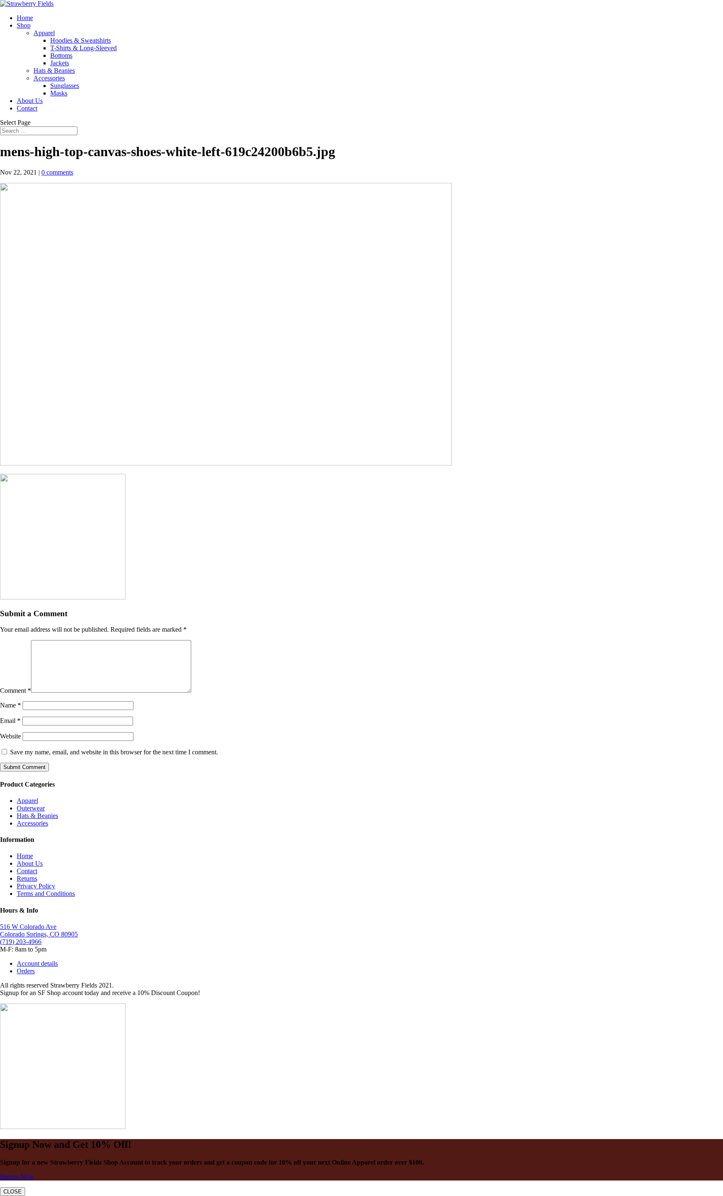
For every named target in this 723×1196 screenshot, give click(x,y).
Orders (26, 971)
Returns (27, 878)
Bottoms (61, 55)
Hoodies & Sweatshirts (80, 40)
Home (25, 17)
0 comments (57, 172)
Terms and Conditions (46, 893)
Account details (37, 963)
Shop (24, 25)
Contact (27, 108)
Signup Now (17, 1176)
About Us (30, 100)
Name (10, 705)
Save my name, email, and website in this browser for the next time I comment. (114, 752)
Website (10, 736)
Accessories (49, 78)
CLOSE (12, 1191)
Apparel (44, 32)
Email (10, 720)
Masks (58, 93)
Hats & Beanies (54, 70)
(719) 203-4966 (20, 941)
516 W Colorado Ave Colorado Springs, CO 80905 (39, 930)
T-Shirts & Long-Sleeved (83, 47)
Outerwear (31, 808)
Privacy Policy (36, 886)
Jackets (59, 63)
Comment (15, 690)
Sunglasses (64, 85)
